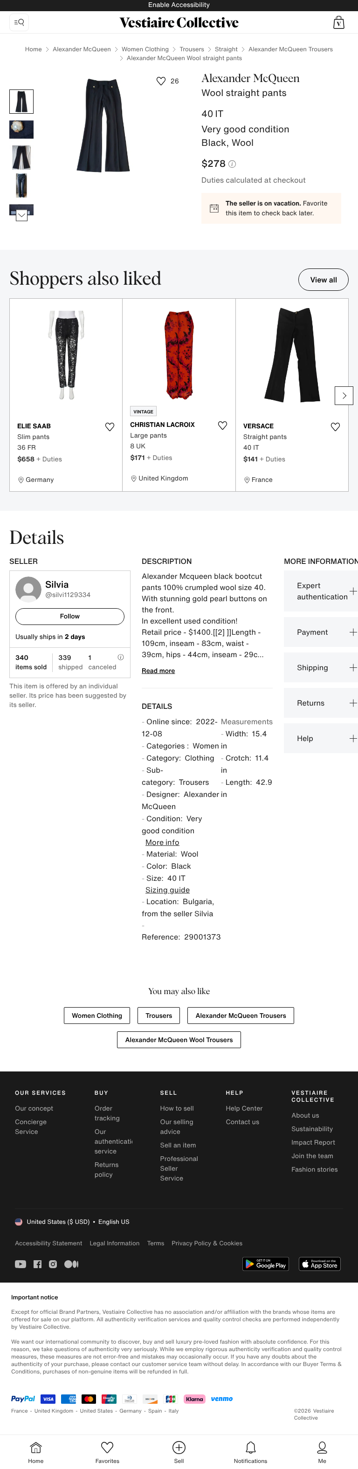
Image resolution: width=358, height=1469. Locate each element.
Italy (174, 1410)
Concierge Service (31, 1127)
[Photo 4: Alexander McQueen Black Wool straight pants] (21, 185)
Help (305, 738)
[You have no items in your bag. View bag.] (338, 22)
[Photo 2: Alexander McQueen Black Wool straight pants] (21, 129)
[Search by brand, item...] (19, 22)
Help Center (244, 1108)
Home (33, 49)
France (19, 1410)
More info (162, 842)
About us (305, 1115)
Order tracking (107, 1113)
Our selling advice (176, 1127)
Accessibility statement (48, 1243)
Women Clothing (145, 49)
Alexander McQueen (82, 49)
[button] (338, 22)
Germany (130, 1410)
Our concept (34, 1108)
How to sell (177, 1108)
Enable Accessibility (179, 5)
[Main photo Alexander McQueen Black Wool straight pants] (21, 101)
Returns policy (107, 1170)
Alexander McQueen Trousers (290, 49)
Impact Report (313, 1142)
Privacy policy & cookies (207, 1243)
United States (96, 1410)
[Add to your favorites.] (109, 426)
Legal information (114, 1243)
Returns (310, 702)
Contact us (242, 1122)
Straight (226, 49)
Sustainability (312, 1129)
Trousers (191, 49)
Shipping (312, 667)
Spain (155, 1410)
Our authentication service (117, 1141)
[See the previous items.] (22, 90)
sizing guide (167, 889)
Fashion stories (314, 1169)
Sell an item (178, 1145)
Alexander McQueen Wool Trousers (179, 1040)
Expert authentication (322, 591)
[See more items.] (22, 215)
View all (323, 279)
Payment (312, 632)
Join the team (312, 1156)
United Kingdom (54, 1410)
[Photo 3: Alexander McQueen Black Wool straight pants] (21, 157)
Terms (155, 1243)
